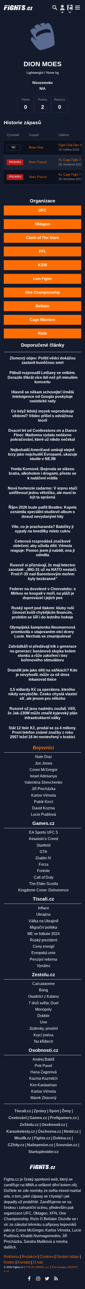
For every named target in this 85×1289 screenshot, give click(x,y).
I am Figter (42, 279)
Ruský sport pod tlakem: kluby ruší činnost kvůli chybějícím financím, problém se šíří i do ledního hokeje (42, 612)
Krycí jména (43, 1035)
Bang (43, 990)
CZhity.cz (16, 1145)
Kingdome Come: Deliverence (43, 890)
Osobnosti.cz (53, 1125)
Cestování (17, 1118)
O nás (38, 1262)
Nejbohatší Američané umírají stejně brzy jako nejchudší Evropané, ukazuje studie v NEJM (42, 454)
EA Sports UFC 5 (43, 832)
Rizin (42, 333)
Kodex (10, 1262)
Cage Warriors (42, 320)
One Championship (42, 292)
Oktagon (42, 224)
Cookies (47, 1257)
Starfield (44, 845)
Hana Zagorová (43, 1072)
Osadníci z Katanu (43, 996)
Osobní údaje (67, 1257)
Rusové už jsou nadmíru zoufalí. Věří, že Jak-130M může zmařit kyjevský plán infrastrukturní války (42, 713)
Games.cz (38, 1118)
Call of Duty (43, 877)
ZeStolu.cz (29, 1125)
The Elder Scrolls (43, 884)
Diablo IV (43, 858)
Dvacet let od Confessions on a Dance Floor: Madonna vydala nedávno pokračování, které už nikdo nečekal (42, 434)
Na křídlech (43, 1041)
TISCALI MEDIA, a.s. (38, 1267)
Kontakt (24, 1262)
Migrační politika (43, 927)
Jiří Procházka (43, 789)
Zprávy (40, 1111)
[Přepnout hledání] (55, 7)
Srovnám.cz (66, 1145)
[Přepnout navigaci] (62, 7)
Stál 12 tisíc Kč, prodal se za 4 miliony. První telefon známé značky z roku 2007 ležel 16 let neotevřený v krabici (42, 732)
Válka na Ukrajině (44, 921)
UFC (42, 210)
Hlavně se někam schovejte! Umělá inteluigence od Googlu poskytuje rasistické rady (42, 396)
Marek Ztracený (43, 1098)
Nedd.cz (71, 1131)
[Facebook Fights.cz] (29, 1278)
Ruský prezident (43, 940)
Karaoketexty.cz (20, 1131)
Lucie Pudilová (43, 814)
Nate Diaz (43, 757)
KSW (42, 265)
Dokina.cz (62, 1138)
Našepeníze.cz (40, 1145)
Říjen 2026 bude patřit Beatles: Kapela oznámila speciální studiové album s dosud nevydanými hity (42, 511)
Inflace (43, 908)
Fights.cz (42, 1138)
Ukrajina (43, 914)
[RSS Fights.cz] (56, 1278)
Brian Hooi (36, 147)
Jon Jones (43, 763)
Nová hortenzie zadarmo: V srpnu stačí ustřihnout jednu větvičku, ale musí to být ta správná (42, 492)
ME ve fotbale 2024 (43, 934)
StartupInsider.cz (43, 1152)
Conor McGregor (43, 770)
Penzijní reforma (43, 959)
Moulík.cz (22, 1138)
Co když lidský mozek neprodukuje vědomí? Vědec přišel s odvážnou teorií (42, 415)
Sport (54, 1111)
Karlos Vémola (43, 795)
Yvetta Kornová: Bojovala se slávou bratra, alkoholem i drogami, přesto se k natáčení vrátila (42, 473)
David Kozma (43, 808)
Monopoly (43, 1009)
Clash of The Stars (42, 238)
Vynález (43, 966)
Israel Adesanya (43, 776)
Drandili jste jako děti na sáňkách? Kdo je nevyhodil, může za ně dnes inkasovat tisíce (42, 674)
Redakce (29, 1257)
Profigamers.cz (63, 1118)
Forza (43, 864)
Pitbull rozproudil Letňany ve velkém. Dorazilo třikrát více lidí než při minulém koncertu (42, 377)
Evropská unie (43, 953)
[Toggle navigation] (77, 7)
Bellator (43, 306)
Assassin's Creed (43, 839)
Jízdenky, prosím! (43, 1028)
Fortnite (43, 871)
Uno (43, 1022)
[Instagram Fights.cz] (38, 1278)
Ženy (66, 1111)
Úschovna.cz (49, 1131)
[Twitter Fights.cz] (47, 1278)
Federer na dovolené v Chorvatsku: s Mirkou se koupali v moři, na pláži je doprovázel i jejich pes (42, 593)
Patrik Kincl (43, 802)
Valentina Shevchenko (43, 782)
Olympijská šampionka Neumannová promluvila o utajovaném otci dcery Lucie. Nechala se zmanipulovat (42, 631)
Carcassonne (43, 984)
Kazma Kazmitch (43, 1078)
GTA (43, 852)
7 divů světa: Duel (44, 1003)
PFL (42, 251)
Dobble (43, 1016)
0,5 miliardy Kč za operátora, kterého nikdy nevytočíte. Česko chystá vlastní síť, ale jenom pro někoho (42, 694)
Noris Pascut (38, 162)
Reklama (11, 1257)
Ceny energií (43, 946)
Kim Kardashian (43, 1085)
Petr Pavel (43, 1066)
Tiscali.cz (22, 1111)
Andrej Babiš (43, 1059)
